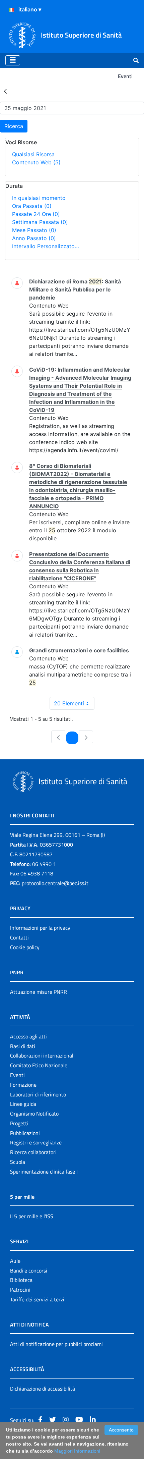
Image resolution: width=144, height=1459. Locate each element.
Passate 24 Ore (36, 214)
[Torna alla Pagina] (5, 91)
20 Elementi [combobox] (69, 703)
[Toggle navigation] (12, 60)
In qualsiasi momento (39, 198)
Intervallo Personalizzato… (45, 246)
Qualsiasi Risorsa (33, 154)
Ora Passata (32, 206)
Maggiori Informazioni (77, 1451)
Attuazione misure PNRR (38, 992)
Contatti (19, 937)
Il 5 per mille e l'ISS (31, 1216)
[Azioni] (11, 9)
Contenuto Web (36, 162)
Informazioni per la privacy (40, 928)
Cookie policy (25, 947)
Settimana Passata (40, 222)
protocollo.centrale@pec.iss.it (55, 883)
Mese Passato (34, 230)
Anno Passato (34, 238)
